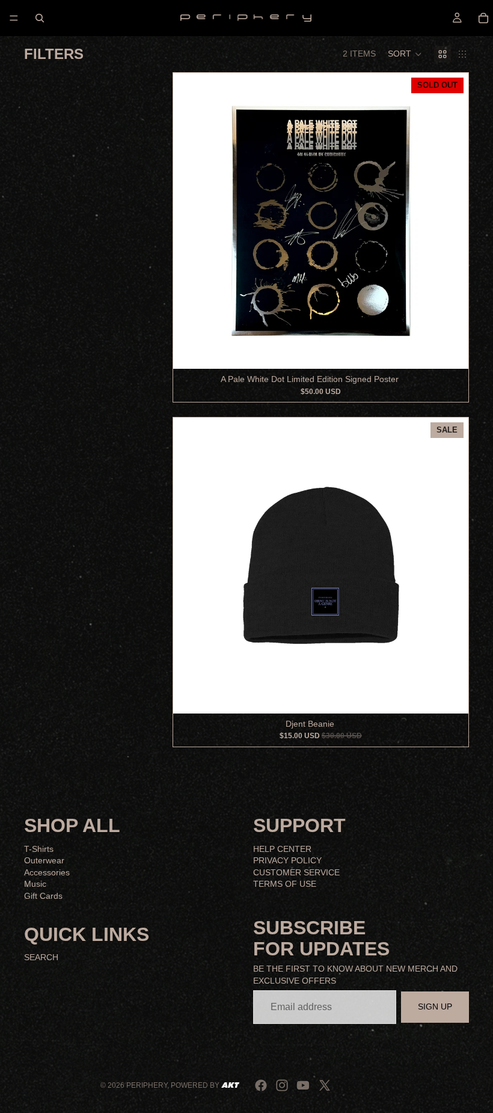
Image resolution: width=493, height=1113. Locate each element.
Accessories (47, 872)
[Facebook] (261, 1085)
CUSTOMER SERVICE (296, 872)
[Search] (39, 18)
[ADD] (450, 695)
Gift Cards (43, 896)
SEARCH (41, 957)
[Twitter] (324, 1085)
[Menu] (14, 18)
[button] (405, 54)
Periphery (146, 1085)
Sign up (435, 1006)
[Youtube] (303, 1085)
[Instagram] (282, 1085)
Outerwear (44, 860)
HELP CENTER (282, 848)
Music (35, 884)
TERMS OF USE (284, 884)
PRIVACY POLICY (287, 860)
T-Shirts (39, 848)
